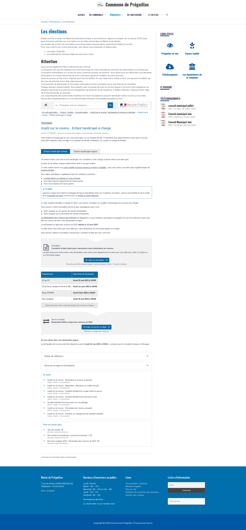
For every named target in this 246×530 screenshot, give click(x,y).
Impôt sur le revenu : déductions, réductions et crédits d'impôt (73, 386)
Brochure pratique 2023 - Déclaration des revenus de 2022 (72, 441)
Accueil (81, 14)
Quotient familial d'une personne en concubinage (67, 402)
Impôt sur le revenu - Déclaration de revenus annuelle (69, 408)
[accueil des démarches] (46, 104)
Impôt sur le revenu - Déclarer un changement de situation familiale (75, 414)
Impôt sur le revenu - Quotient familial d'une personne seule (72, 397)
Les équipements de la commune (192, 76)
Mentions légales (133, 486)
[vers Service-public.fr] (134, 105)
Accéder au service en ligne (95, 327)
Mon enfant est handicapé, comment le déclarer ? (68, 435)
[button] (167, 14)
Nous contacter (48, 490)
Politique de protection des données (142, 492)
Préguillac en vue (169, 53)
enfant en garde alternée (88, 196)
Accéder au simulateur (95, 260)
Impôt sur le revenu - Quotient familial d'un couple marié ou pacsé (74, 391)
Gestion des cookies (135, 495)
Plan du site (131, 489)
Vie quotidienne (134, 14)
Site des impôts (54, 430)
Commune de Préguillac (127, 4)
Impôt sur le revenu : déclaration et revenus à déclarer (113, 112)
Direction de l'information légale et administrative (59, 457)
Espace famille (192, 53)
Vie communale (96, 14)
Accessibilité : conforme (136, 483)
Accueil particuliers (50, 112)
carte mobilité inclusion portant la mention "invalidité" (85, 167)
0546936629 (58, 486)
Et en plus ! (153, 14)
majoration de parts (55, 196)
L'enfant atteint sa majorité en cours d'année (62, 178)
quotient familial (47, 170)
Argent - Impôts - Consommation (74, 112)
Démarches (115, 14)
